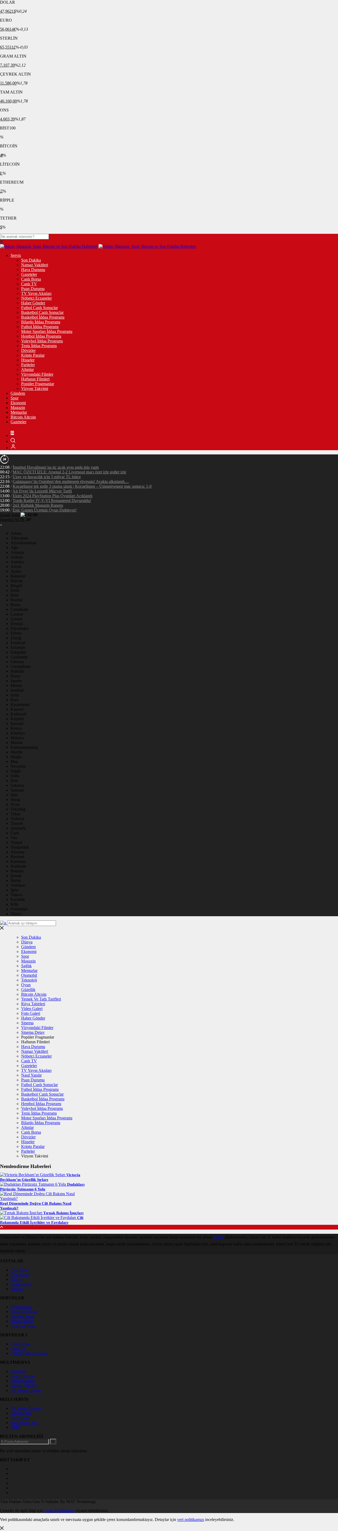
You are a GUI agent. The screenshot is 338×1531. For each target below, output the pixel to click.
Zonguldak (20, 847)
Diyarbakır (20, 628)
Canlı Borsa (31, 279)
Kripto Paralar (33, 355)
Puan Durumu (33, 288)
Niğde (16, 771)
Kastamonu (20, 704)
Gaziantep (19, 657)
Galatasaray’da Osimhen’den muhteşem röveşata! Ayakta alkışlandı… (71, 481)
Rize (14, 780)
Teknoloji (29, 980)
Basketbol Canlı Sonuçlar (42, 312)
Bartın (16, 880)
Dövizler (28, 350)
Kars (14, 699)
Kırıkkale (18, 866)
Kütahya (18, 733)
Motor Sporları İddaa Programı (46, 331)
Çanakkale (19, 609)
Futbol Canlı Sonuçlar (39, 307)
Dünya (26, 942)
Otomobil (29, 975)
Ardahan (18, 885)
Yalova (16, 894)
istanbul (17, 690)
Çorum (16, 619)
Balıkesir (18, 576)
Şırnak (16, 875)
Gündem (18, 393)
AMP (15, 1427)
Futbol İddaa (21, 1307)
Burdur (16, 600)
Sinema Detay (33, 1032)
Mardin (17, 752)
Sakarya (17, 785)
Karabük (18, 899)
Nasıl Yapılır (31, 1075)
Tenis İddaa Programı (39, 345)
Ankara (17, 557)
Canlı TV (29, 284)
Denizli (17, 623)
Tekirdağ (18, 809)
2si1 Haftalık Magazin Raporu (38, 505)
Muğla (16, 757)
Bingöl (16, 585)
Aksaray (18, 852)
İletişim (17, 1289)
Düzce (16, 913)
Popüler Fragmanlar (37, 383)
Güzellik (28, 989)
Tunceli (17, 823)
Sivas (15, 804)
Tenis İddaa (20, 1418)
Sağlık (26, 966)
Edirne (16, 633)
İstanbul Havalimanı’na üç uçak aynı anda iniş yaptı (56, 467)
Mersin (16, 685)
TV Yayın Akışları (36, 293)
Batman (17, 871)
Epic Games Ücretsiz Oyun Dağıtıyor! (45, 510)
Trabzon (17, 818)
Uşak (15, 833)
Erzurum (18, 647)
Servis (16, 255)
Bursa (15, 604)
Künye (16, 1279)
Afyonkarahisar (23, 543)
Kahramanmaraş (24, 747)
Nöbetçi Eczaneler (36, 298)
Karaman (18, 861)
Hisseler (28, 360)
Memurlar (19, 412)
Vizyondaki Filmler (37, 374)
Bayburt (17, 856)
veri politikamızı (190, 1519)
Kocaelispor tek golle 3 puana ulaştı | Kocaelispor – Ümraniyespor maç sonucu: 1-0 (82, 486)
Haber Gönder (33, 303)
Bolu (15, 595)
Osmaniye (19, 909)
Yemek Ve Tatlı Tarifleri (41, 999)
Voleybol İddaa (23, 1326)
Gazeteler (29, 274)
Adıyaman (19, 538)
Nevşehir (18, 766)
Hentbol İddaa (22, 1316)
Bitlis (15, 590)
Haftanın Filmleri (35, 379)
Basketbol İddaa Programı (42, 317)
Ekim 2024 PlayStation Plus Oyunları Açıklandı (52, 496)
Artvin (16, 566)
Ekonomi (18, 403)
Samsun (17, 790)
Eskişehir (18, 652)
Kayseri (17, 709)
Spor (14, 398)
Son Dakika (31, 260)
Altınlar (27, 369)
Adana (16, 533)
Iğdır (14, 890)
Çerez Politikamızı (59, 1510)
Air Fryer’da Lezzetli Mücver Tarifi (42, 491)
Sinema (27, 1023)
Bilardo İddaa (22, 1321)
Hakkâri (17, 671)
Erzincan (18, 642)
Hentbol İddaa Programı (41, 336)
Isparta (16, 680)
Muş (14, 761)
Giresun (17, 661)
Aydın (16, 571)
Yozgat (16, 842)
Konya (16, 728)
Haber (218, 1237)
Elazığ (16, 638)
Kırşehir (17, 718)
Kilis (14, 904)
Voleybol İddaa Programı (42, 341)
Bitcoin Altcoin (23, 417)
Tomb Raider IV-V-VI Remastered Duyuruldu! (52, 500)
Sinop (15, 799)
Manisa (17, 742)
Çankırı (17, 614)
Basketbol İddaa (24, 1311)
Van (14, 837)
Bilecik (16, 581)
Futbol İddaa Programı (40, 326)
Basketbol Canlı (24, 1422)
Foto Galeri (30, 1013)
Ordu (15, 776)
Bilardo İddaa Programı (40, 322)
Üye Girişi (19, 1270)
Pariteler (28, 364)
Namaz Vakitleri (34, 265)
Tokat (15, 814)
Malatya (17, 738)
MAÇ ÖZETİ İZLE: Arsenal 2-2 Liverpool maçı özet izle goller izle (69, 472)
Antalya (17, 562)
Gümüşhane (21, 666)
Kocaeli (17, 723)
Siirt (14, 795)
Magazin (18, 407)
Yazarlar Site (21, 1413)
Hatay (16, 676)
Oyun (26, 985)
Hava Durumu (33, 269)
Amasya (17, 552)
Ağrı (14, 547)
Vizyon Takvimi (34, 388)
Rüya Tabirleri (33, 1004)
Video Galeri (32, 1008)
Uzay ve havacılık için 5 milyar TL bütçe (47, 476)
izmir (15, 695)
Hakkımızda (21, 1284)
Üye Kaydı (20, 1274)
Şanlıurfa (18, 828)
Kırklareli (18, 714)
